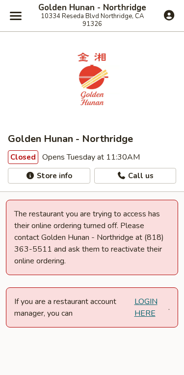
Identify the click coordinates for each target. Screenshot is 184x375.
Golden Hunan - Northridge (92, 8)
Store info (53, 176)
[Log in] (169, 15)
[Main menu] (15, 15)
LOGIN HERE (146, 307)
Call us (140, 176)
